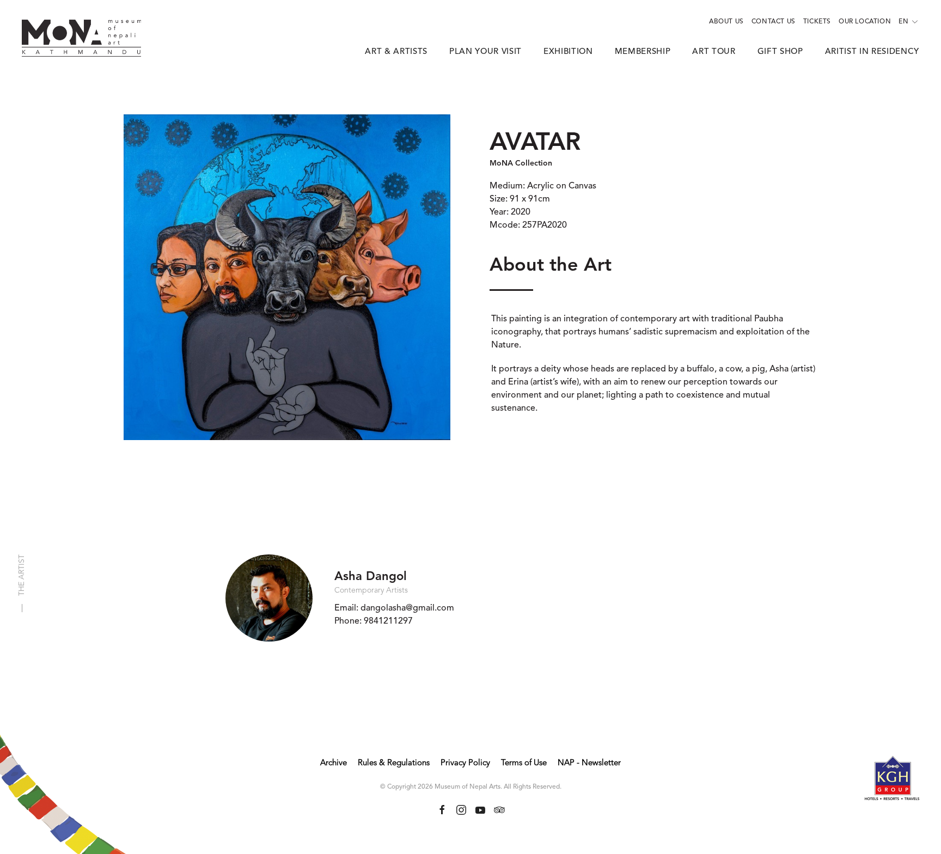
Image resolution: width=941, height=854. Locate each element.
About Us (726, 22)
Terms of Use (524, 763)
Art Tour (713, 52)
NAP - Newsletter (589, 763)
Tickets (817, 22)
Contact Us (773, 22)
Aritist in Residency (872, 52)
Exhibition (568, 52)
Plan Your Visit (485, 52)
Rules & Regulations (394, 763)
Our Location (865, 22)
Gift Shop (780, 52)
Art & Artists (396, 52)
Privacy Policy (465, 763)
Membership (643, 52)
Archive (333, 763)
